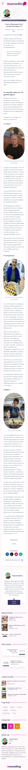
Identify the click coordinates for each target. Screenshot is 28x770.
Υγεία (14, 713)
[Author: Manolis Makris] (8, 575)
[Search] (24, 3)
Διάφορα (5, 710)
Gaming (5, 707)
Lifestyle (14, 543)
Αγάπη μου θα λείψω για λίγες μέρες (17, 626)
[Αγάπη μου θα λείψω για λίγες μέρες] (4, 695)
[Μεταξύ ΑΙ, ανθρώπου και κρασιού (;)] (4, 682)
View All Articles (14, 602)
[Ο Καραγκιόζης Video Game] (4, 689)
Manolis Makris (17, 576)
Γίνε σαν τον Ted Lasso (15, 634)
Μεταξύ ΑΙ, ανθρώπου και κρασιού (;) (16, 617)
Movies (20, 707)
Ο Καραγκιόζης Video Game (14, 688)
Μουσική (13, 710)
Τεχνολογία (6, 713)
